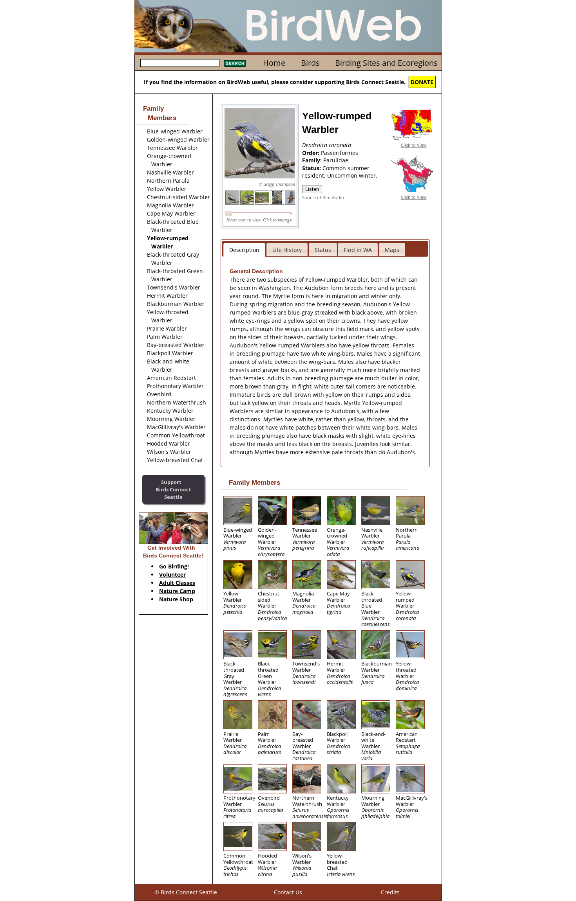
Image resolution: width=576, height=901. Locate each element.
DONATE (422, 82)
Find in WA (358, 250)
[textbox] (179, 63)
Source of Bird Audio (323, 197)
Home (274, 63)
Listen (312, 189)
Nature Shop (176, 599)
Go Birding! (174, 566)
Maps (392, 250)
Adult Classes (177, 582)
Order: (311, 152)
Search (235, 63)
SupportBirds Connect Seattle (173, 489)
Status (323, 250)
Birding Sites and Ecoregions (386, 63)
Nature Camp (177, 591)
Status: (312, 168)
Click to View (414, 145)
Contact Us (288, 892)
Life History (287, 250)
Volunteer (172, 574)
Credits (390, 892)
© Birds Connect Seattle (185, 892)
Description (244, 250)
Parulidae (335, 160)
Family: (312, 160)
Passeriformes (339, 152)
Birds (310, 63)
